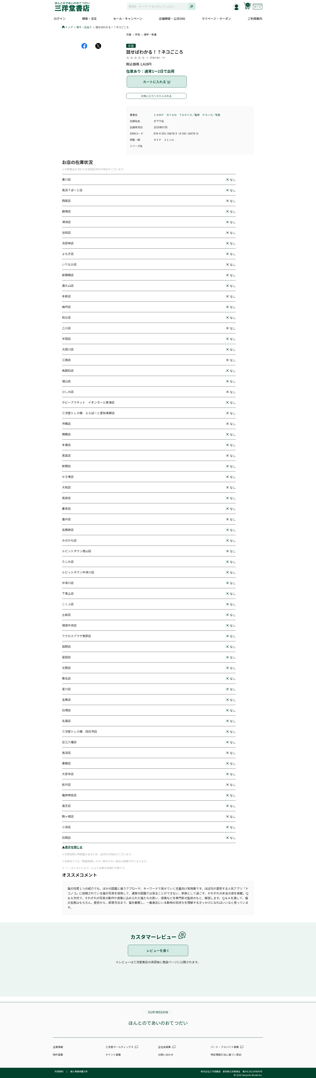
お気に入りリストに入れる (156, 96)
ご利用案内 (255, 18)
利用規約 (59, 1071)
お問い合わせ (165, 1054)
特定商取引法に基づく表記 (226, 1054)
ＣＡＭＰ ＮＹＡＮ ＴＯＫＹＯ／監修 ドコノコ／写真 (187, 115)
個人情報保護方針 (79, 1071)
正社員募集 (164, 1047)
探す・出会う (84, 27)
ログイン (59, 18)
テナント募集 (113, 1054)
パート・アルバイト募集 (225, 1047)
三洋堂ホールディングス (119, 1047)
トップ (69, 27)
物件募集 (58, 1054)
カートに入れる (155, 81)
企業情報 (58, 1047)
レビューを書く (158, 950)
